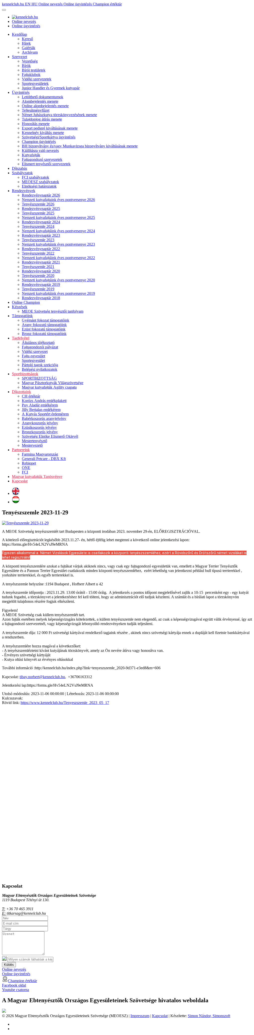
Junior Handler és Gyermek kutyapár (51, 88)
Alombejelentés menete (40, 101)
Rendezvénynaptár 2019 (41, 284)
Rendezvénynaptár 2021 (41, 262)
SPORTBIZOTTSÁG (39, 378)
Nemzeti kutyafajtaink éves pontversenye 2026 (58, 200)
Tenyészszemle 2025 (38, 213)
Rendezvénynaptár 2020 (41, 271)
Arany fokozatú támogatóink (44, 325)
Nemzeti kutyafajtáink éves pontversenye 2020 (58, 280)
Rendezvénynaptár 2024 (41, 222)
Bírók (26, 66)
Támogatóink (22, 316)
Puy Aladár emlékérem (40, 405)
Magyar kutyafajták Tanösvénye (37, 476)
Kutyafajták (31, 155)
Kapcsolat (20, 481)
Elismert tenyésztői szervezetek (46, 164)
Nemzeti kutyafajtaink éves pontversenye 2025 (58, 217)
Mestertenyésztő (34, 441)
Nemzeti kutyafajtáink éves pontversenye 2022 (58, 258)
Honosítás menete (36, 124)
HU (35, 4)
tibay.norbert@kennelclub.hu (42, 677)
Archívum (30, 52)
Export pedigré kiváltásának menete (50, 128)
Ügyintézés (21, 92)
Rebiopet (29, 463)
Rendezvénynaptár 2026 (41, 195)
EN (28, 4)
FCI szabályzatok (35, 177)
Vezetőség (30, 61)
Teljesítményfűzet (35, 110)
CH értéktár (31, 396)
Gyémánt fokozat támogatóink (45, 320)
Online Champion (26, 302)
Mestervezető (32, 445)
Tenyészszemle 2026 (38, 204)
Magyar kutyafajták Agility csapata (49, 387)
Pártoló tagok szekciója (40, 365)
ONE (26, 468)
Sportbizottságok (25, 374)
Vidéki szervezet (35, 351)
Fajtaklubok (31, 74)
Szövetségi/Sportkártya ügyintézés (48, 137)
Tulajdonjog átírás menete (42, 119)
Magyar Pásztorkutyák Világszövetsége (52, 383)
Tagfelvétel (20, 338)
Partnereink (21, 450)
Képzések (19, 307)
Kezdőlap (19, 34)
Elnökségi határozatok (39, 186)
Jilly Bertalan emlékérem (41, 409)
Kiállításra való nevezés (40, 150)
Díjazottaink (21, 392)
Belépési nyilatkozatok (39, 369)
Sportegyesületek (35, 83)
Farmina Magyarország (40, 454)
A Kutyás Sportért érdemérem (45, 414)
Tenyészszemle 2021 (38, 267)
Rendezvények (23, 191)
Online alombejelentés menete (45, 106)
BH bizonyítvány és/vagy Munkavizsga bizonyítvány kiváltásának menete (80, 146)
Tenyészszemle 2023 (38, 240)
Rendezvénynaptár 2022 (41, 249)
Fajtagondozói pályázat (40, 347)
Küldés (9, 965)
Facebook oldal (14, 985)
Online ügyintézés (78, 4)
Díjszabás (19, 168)
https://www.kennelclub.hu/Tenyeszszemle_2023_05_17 (65, 703)
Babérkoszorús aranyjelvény (44, 418)
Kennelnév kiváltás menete (43, 133)
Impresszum (139, 1016)
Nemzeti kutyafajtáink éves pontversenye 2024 (58, 231)
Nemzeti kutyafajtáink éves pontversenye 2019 (58, 293)
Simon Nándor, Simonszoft (209, 1016)
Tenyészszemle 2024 (38, 226)
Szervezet (19, 57)
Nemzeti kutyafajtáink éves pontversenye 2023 (58, 244)
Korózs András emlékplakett (44, 401)
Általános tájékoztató (38, 342)
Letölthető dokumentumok (42, 97)
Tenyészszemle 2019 (38, 289)
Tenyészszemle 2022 (38, 253)
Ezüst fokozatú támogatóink (43, 329)
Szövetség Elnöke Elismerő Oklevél (50, 436)
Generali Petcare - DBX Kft (44, 459)
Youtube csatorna (15, 990)
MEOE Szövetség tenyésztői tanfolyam (52, 311)
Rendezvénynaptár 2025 (41, 208)
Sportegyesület (33, 360)
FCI (25, 472)
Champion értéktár (107, 4)
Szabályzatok (22, 173)
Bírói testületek (33, 70)
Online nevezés (51, 4)
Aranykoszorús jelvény (40, 423)
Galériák (28, 48)
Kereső (27, 39)
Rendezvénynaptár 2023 (41, 235)
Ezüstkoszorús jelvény (39, 427)
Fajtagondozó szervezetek (42, 159)
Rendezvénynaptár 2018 (41, 298)
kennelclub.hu (13, 4)
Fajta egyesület (33, 356)
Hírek (26, 43)
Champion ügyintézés (39, 141)
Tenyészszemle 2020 (38, 275)
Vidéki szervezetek (36, 79)
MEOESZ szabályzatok (40, 182)
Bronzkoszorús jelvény (40, 432)
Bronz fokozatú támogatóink (44, 334)
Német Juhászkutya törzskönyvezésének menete (59, 115)
